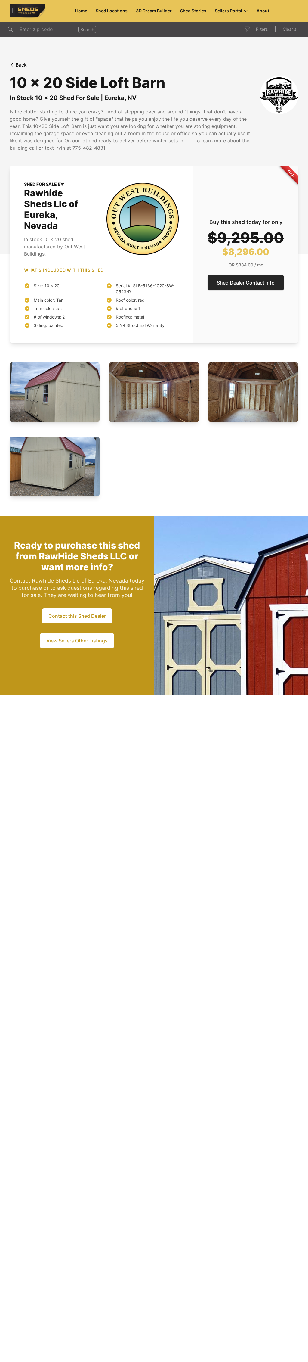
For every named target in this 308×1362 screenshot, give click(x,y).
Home (81, 10)
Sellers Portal (228, 10)
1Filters (260, 29)
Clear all (290, 29)
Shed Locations (112, 10)
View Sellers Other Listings (77, 641)
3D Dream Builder (154, 10)
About (263, 10)
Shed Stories (193, 10)
